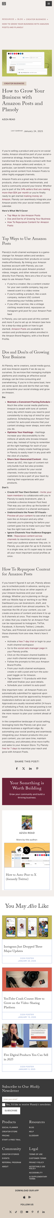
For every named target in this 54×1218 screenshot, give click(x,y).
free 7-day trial (26, 641)
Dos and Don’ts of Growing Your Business (28, 218)
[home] (4, 3)
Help (31, 1132)
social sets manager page (31, 648)
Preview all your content (20, 515)
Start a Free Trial (11, 1140)
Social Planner (10, 1128)
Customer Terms (37, 1159)
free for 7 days (9, 748)
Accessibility (36, 1173)
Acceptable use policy (37, 1168)
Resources (8, 19)
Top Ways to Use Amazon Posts (23, 215)
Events (5, 1159)
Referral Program (11, 1163)
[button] (49, 3)
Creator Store (9, 1132)
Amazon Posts (19, 329)
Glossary (34, 1136)
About (5, 1167)
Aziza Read (27, 833)
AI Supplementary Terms (38, 1178)
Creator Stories (10, 1155)
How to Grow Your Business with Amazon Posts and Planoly (25, 26)
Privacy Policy (36, 1163)
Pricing (5, 1136)
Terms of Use (36, 1155)
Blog (20, 19)
